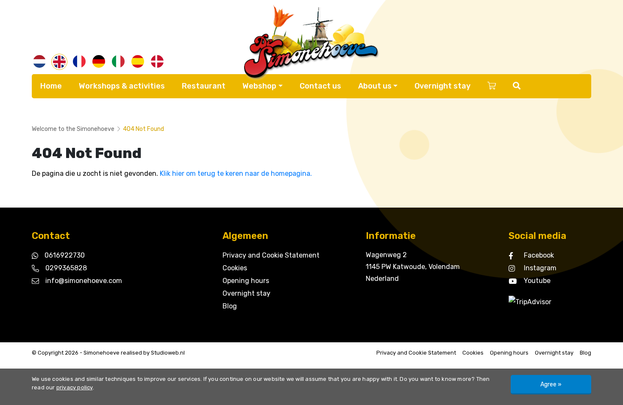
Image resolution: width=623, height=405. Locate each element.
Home (51, 86)
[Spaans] (137, 61)
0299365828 (66, 268)
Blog (229, 306)
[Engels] (59, 62)
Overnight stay (442, 86)
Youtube (537, 281)
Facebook (539, 255)
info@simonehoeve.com (83, 281)
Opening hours (245, 281)
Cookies (234, 268)
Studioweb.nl (168, 353)
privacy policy (74, 387)
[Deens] (157, 61)
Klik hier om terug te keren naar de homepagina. (236, 173)
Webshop (259, 86)
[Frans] (79, 61)
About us (375, 86)
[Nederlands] (39, 61)
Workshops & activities (122, 86)
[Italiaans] (118, 61)
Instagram (540, 268)
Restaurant (203, 86)
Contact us (320, 86)
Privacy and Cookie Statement (271, 255)
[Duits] (98, 61)
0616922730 (64, 255)
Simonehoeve (101, 353)
